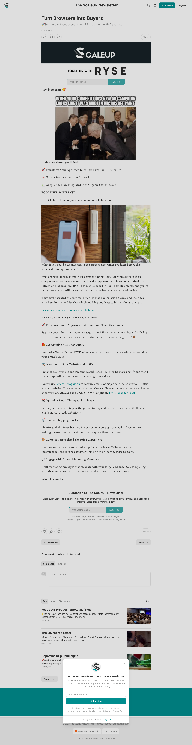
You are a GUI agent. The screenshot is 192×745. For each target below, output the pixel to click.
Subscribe (96, 701)
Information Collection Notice (95, 711)
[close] (124, 663)
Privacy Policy (119, 711)
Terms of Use (110, 708)
